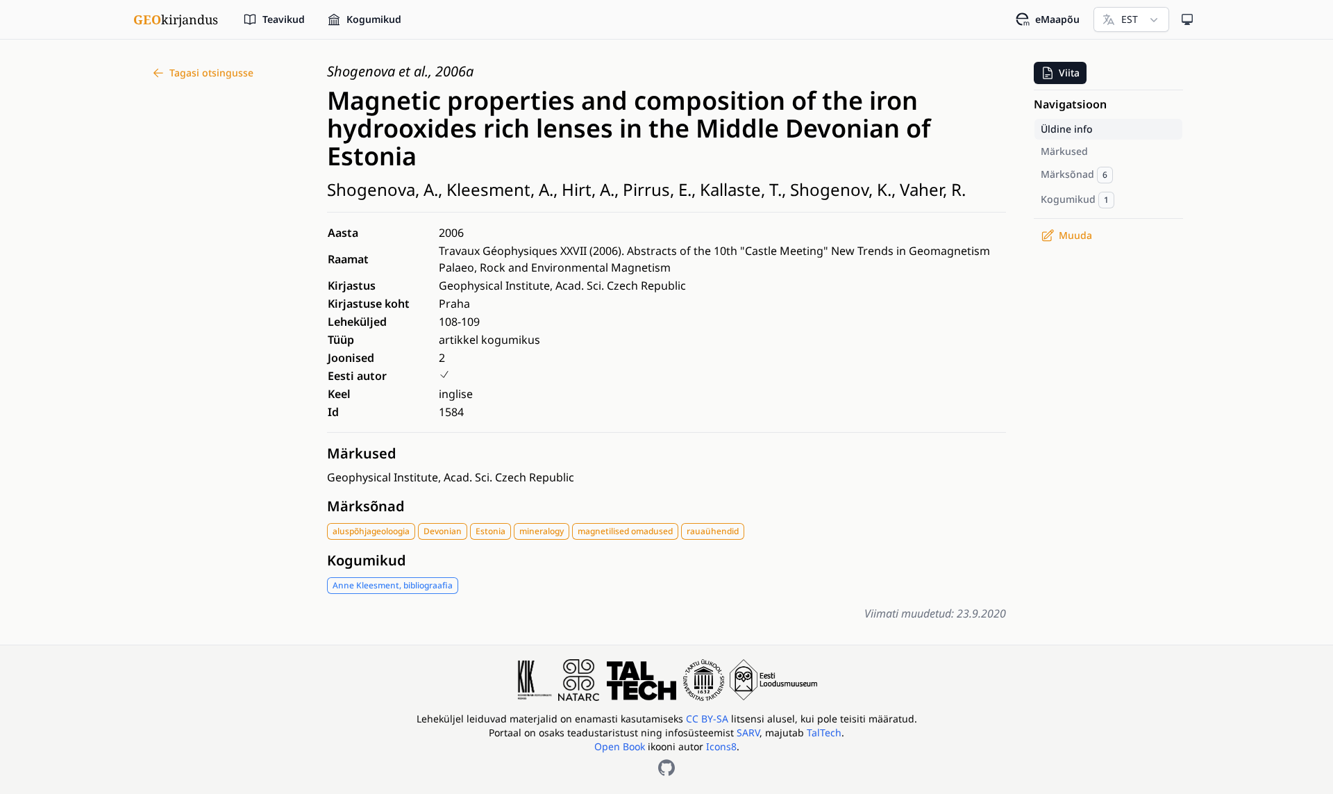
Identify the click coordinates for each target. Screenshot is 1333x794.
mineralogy (541, 531)
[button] (1060, 73)
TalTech (824, 732)
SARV (748, 732)
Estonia (490, 531)
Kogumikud (366, 560)
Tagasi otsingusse (211, 72)
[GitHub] (666, 767)
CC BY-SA (708, 718)
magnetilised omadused (625, 531)
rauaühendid (713, 531)
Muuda (1075, 235)
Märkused (361, 453)
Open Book (619, 746)
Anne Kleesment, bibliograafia (393, 585)
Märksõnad (366, 506)
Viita (1069, 72)
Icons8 (721, 746)
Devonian (443, 531)
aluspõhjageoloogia (371, 531)
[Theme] (1187, 19)
